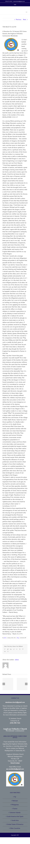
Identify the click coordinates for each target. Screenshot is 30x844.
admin (5, 637)
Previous (18, 19)
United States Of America (15, 824)
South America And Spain (15, 816)
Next (24, 19)
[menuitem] (15, 4)
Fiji (15, 797)
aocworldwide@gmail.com (19, 1)
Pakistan (15, 801)
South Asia (15, 820)
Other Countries (15, 828)
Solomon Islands (15, 812)
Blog (18, 637)
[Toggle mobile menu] (27, 12)
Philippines (15, 805)
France (15, 808)
